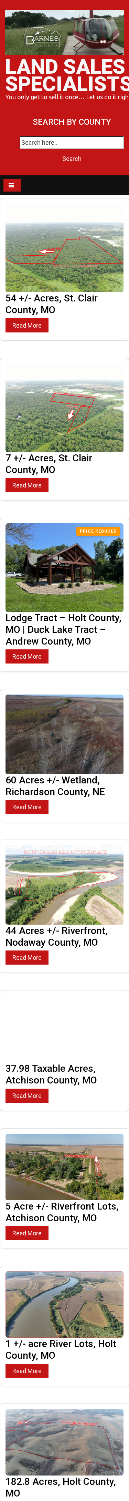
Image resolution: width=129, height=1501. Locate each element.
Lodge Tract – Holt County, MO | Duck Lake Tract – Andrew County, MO (63, 629)
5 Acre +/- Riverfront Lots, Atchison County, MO (62, 1212)
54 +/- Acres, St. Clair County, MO (52, 304)
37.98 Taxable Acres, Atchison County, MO (51, 1074)
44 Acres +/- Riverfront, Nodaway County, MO (57, 936)
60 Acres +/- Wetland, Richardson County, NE (55, 786)
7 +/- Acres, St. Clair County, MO (49, 463)
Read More (27, 325)
